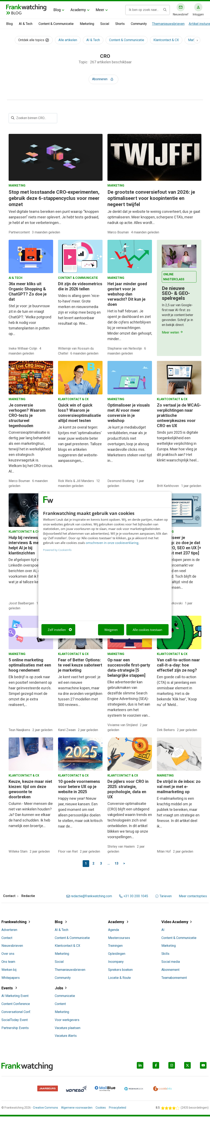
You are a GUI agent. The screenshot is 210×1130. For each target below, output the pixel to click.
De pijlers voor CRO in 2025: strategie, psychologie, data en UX (127, 789)
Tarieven (166, 896)
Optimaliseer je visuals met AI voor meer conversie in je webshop (128, 413)
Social (104, 24)
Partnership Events (15, 1028)
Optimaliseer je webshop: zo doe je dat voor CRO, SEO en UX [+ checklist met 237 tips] (179, 545)
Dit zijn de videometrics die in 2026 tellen (80, 286)
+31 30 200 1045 (135, 896)
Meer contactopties (193, 896)
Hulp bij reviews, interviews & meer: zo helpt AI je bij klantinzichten (29, 545)
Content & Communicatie (56, 24)
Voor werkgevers (67, 1020)
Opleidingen (116, 954)
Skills (165, 954)
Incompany (116, 962)
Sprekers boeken (120, 970)
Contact (6, 938)
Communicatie (65, 996)
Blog (57, 10)
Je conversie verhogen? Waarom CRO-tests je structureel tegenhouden (27, 415)
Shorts (120, 24)
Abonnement (170, 970)
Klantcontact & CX (166, 40)
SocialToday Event (14, 1020)
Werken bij (8, 970)
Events (7, 988)
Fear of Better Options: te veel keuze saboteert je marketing (80, 665)
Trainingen (115, 946)
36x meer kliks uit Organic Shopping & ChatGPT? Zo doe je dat (28, 291)
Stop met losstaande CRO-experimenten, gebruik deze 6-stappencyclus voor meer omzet (54, 198)
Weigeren (111, 630)
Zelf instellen (57, 630)
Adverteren (9, 930)
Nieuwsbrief (180, 14)
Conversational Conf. (16, 1012)
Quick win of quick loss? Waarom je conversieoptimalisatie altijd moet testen (79, 413)
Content (60, 1004)
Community (139, 24)
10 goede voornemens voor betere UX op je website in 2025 (79, 786)
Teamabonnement (174, 978)
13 (116, 863)
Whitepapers (10, 978)
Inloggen (198, 14)
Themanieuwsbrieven (168, 24)
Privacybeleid (117, 1107)
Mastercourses (119, 938)
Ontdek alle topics (31, 40)
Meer (100, 10)
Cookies (101, 1107)
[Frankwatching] (26, 7)
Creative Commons (45, 1107)
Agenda (113, 930)
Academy (78, 10)
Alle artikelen (67, 40)
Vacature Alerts (66, 1036)
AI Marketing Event (15, 996)
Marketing (87, 24)
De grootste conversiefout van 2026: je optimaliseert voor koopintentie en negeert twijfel (151, 198)
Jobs (59, 988)
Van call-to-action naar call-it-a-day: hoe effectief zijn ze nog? (178, 665)
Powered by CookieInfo (57, 550)
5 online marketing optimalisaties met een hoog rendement (30, 665)
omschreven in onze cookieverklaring (112, 542)
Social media (170, 962)
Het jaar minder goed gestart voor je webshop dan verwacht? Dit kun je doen (127, 294)
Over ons (7, 954)
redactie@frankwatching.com (91, 896)
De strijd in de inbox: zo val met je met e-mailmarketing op (179, 786)
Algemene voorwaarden (76, 1107)
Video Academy (174, 922)
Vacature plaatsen (67, 1028)
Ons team (8, 962)
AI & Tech (25, 24)
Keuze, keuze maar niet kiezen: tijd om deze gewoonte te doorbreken (30, 789)
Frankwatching (14, 922)
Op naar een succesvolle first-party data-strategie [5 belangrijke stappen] (128, 667)
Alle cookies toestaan (147, 630)
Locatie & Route (119, 978)
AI (162, 930)
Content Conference (15, 1004)
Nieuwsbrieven (12, 946)
